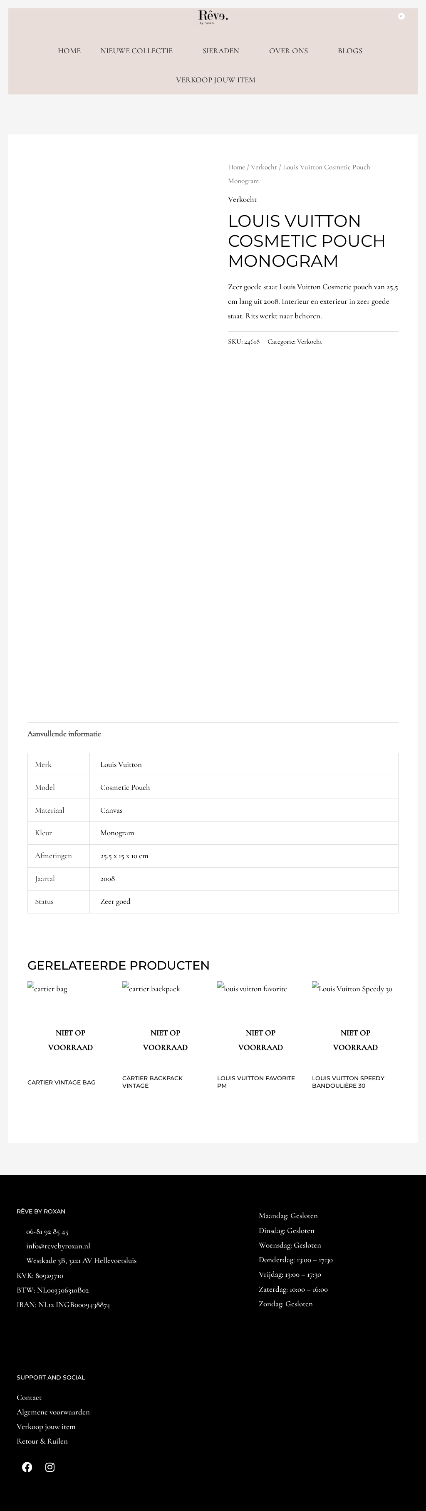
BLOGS (350, 50)
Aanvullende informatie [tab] (64, 733)
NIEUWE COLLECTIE (136, 50)
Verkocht (264, 167)
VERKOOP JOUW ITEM (215, 79)
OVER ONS (288, 50)
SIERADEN (221, 50)
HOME (69, 50)
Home (236, 167)
